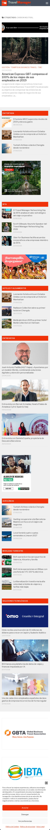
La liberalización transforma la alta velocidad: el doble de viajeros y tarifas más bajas (29, 584)
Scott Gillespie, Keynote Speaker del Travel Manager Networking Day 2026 (30, 226)
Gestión (5, 67)
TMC (40, 67)
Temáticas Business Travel (24, 67)
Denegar (25, 814)
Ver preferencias (25, 821)
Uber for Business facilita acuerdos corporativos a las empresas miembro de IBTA (30, 240)
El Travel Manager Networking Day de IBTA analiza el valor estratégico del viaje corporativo (29, 213)
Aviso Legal (40, 827)
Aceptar (25, 808)
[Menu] (47, 3)
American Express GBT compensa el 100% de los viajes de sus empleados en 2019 (24, 77)
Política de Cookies (12, 827)
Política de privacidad (27, 827)
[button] (46, 783)
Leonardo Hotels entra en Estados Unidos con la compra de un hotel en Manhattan (29, 134)
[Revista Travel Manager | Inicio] (16, 3)
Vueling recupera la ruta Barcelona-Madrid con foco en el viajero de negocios (29, 522)
